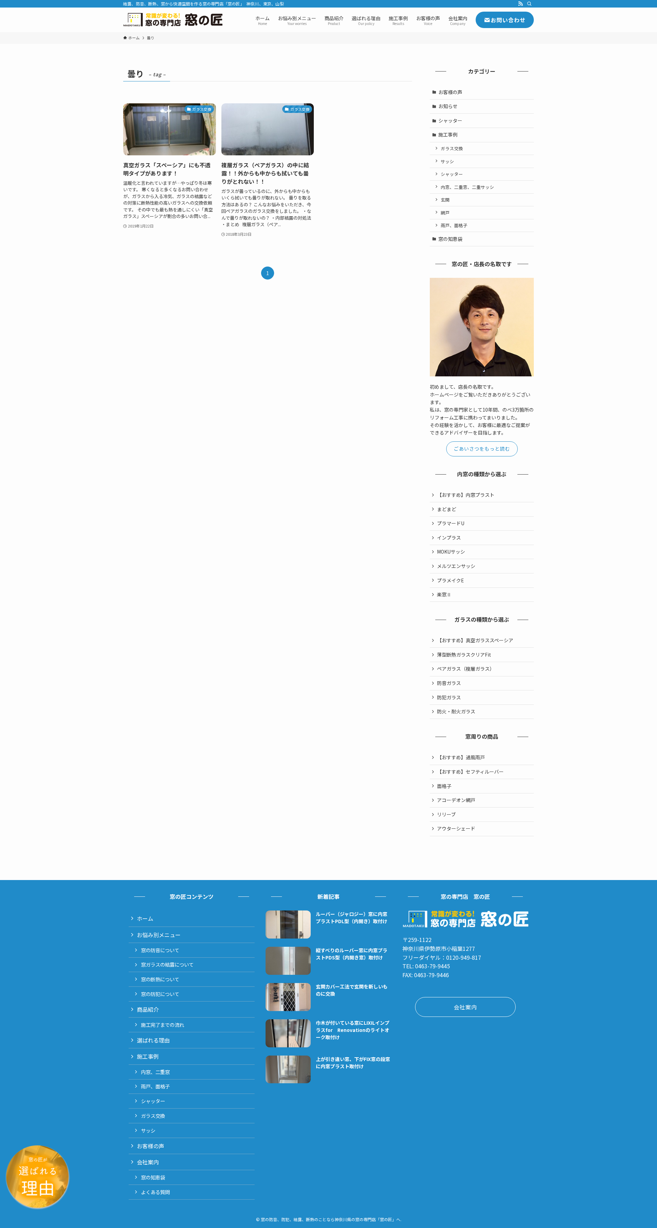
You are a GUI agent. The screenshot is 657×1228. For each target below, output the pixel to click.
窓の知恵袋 (450, 238)
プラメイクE (450, 580)
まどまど (446, 509)
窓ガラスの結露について (167, 964)
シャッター (450, 120)
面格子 (444, 786)
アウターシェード (456, 828)
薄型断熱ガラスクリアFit (464, 654)
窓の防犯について (160, 993)
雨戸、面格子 (454, 225)
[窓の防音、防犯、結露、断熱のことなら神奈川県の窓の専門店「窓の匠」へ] (172, 20)
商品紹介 (148, 1009)
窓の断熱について (160, 979)
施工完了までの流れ (162, 1024)
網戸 (445, 212)
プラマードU (450, 523)
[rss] (520, 4)
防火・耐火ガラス (456, 711)
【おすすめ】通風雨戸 (461, 757)
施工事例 (448, 134)
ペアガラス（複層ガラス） (465, 668)
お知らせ (448, 106)
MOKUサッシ (451, 551)
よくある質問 (155, 1191)
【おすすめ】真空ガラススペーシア (475, 640)
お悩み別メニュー (159, 935)
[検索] (529, 4)
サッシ (447, 161)
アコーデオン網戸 (456, 800)
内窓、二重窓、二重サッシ (467, 187)
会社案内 (148, 1162)
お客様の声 (450, 92)
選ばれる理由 (153, 1040)
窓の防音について (160, 950)
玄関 (445, 199)
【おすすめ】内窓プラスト (465, 494)
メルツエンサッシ (456, 566)
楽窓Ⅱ (444, 594)
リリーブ (446, 814)
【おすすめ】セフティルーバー (470, 771)
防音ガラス (449, 683)
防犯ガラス (449, 697)
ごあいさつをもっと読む (482, 448)
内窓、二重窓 (155, 1071)
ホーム (145, 918)
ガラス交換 (452, 148)
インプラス (449, 537)
